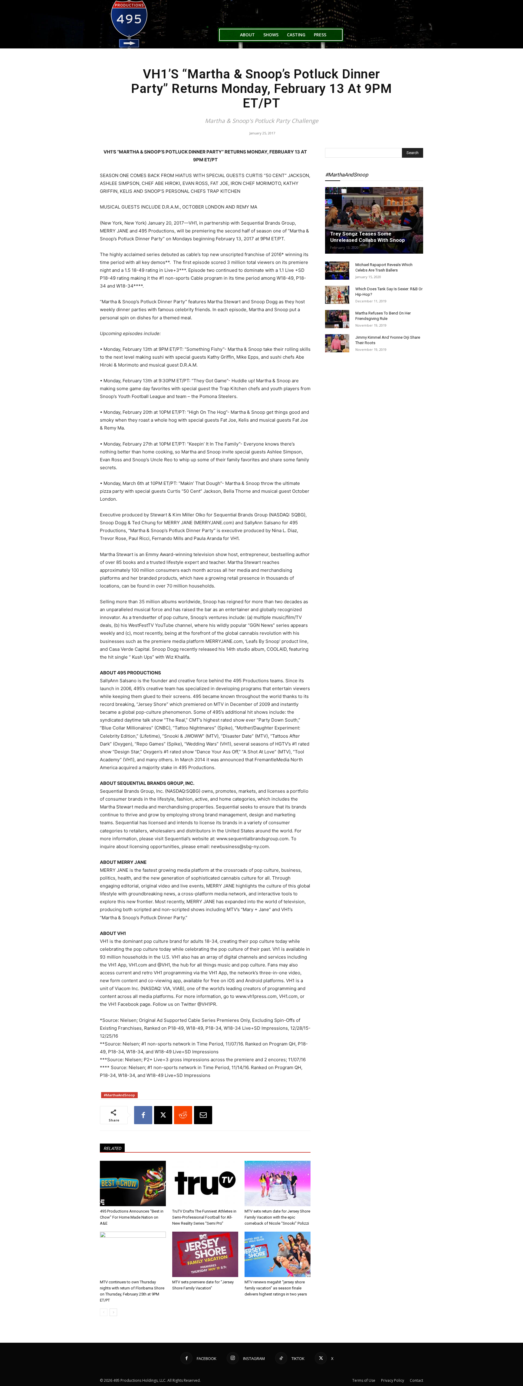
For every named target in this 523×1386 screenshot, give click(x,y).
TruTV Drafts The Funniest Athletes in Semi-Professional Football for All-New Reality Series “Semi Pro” (204, 1217)
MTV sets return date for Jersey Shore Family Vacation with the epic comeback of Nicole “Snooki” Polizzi (277, 1217)
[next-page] (113, 1312)
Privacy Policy (392, 1380)
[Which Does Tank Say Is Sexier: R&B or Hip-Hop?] (337, 295)
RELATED (112, 1148)
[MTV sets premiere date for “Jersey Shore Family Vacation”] (205, 1254)
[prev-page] (103, 1312)
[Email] (203, 1115)
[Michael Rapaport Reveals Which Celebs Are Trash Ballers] (337, 271)
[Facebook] (143, 1115)
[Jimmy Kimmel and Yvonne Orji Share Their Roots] (337, 343)
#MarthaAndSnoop (119, 1095)
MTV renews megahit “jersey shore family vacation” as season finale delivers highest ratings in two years (276, 1288)
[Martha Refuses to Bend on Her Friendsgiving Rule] (337, 319)
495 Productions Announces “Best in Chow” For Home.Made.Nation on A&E (131, 1217)
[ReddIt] (183, 1115)
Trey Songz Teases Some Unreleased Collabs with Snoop (367, 237)
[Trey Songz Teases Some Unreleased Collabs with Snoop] (374, 220)
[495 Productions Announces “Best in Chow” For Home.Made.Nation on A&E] (133, 1183)
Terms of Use (363, 1380)
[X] (163, 1115)
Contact (416, 1380)
